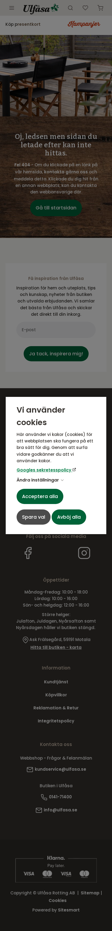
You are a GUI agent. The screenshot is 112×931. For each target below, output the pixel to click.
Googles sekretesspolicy (44, 470)
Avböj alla (69, 517)
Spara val (33, 517)
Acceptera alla (40, 496)
